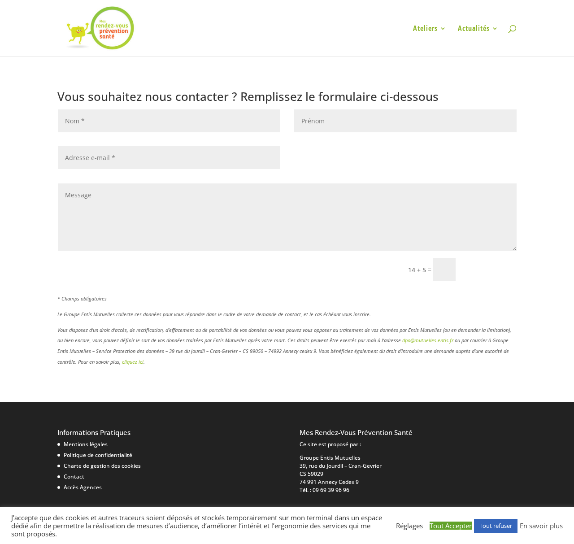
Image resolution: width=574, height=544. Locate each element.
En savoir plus (541, 526)
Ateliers (425, 29)
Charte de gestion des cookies (102, 466)
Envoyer (490, 269)
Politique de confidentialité (98, 455)
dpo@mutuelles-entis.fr (427, 340)
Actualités (474, 29)
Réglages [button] (409, 526)
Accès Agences (83, 487)
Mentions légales (86, 444)
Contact (74, 476)
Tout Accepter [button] (451, 526)
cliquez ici (133, 361)
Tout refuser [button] (495, 526)
